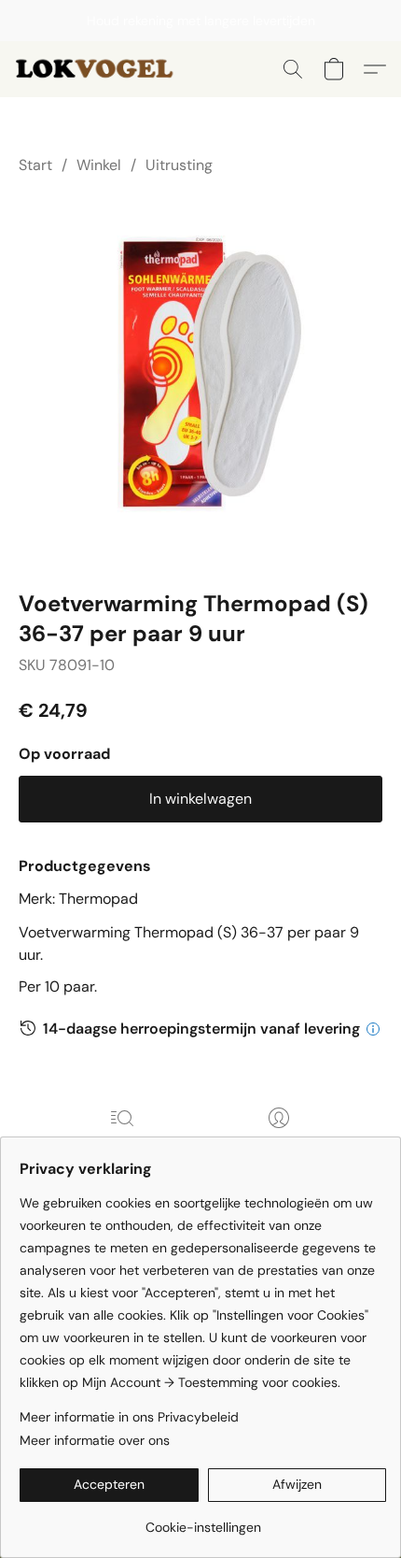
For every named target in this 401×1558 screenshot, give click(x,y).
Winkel (98, 165)
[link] (203, 1520)
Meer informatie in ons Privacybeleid (129, 1416)
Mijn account (279, 1144)
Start (35, 165)
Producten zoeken (122, 1144)
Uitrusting (179, 165)
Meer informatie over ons (95, 1440)
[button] (101, 69)
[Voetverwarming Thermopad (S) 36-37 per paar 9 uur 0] (200, 378)
